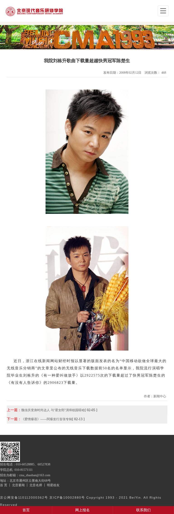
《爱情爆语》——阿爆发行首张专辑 (46, 419)
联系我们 (143, 510)
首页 (26, 510)
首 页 (3, 485)
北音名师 (35, 485)
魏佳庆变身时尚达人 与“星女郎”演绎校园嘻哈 (53, 410)
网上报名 (82, 510)
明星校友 (53, 485)
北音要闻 (18, 485)
